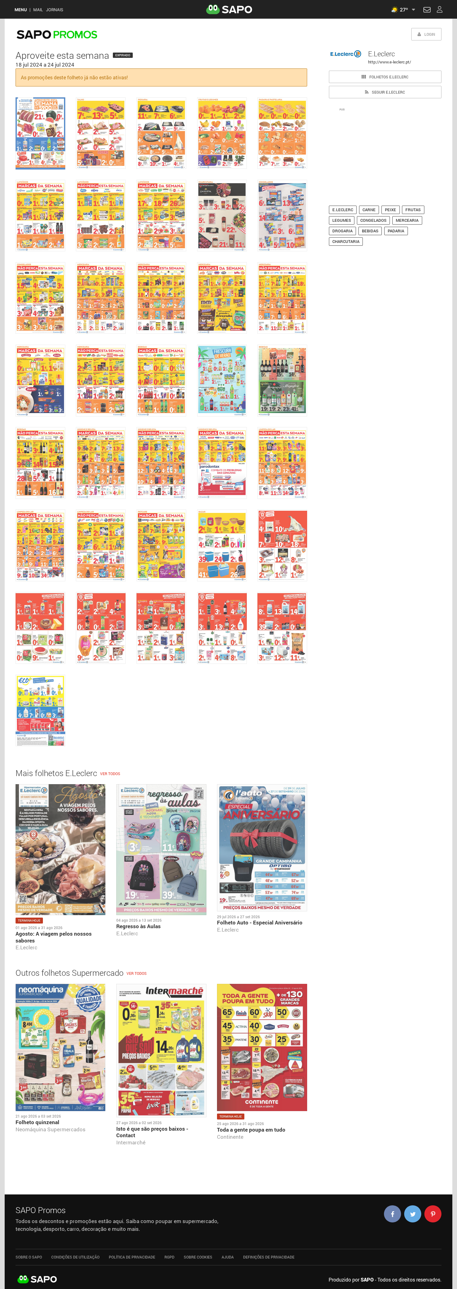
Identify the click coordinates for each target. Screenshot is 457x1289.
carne (369, 209)
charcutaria (345, 241)
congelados (373, 220)
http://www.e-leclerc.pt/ (389, 62)
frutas (413, 209)
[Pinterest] (432, 1213)
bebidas (370, 231)
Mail (38, 10)
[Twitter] (412, 1213)
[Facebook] (392, 1213)
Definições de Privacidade (268, 1256)
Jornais (54, 10)
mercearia (407, 220)
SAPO (37, 1279)
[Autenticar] (427, 10)
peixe (390, 209)
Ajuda (228, 1256)
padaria (396, 231)
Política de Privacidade (132, 1256)
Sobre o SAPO (29, 1256)
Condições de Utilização (75, 1256)
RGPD (169, 1256)
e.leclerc (342, 209)
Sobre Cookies (198, 1256)
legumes (341, 220)
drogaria (342, 231)
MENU (21, 10)
